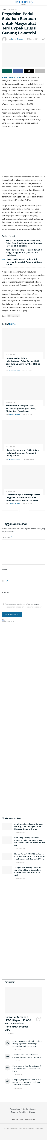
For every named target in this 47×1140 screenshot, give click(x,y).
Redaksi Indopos (28, 1109)
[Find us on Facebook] (20, 1133)
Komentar (7, 537)
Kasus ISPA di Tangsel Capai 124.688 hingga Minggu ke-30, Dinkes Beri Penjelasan (24, 252)
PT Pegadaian (13, 316)
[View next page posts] (26, 510)
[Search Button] (44, 2)
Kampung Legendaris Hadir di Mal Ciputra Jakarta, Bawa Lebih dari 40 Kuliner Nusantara (26, 1082)
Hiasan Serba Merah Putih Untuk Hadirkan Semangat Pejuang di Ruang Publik (24, 262)
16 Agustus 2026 (27, 370)
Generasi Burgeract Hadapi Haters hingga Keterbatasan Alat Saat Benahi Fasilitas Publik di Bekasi (23, 497)
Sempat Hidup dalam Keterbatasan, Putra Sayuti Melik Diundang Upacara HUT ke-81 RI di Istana (24, 243)
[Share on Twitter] (29, 71)
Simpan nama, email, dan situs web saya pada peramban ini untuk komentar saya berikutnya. (24, 605)
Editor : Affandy (14, 370)
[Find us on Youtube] (26, 1133)
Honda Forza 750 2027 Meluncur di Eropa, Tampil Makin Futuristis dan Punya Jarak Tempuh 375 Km (29, 856)
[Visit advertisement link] (23, 151)
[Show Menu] (3, 2)
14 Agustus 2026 (27, 503)
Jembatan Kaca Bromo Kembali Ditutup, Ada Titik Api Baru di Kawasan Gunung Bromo (28, 826)
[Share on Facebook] (18, 71)
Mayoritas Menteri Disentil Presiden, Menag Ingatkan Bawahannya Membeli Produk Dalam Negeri (27, 1043)
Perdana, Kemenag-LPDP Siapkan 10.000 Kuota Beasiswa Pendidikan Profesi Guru (18, 1023)
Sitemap (32, 1112)
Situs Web (6, 592)
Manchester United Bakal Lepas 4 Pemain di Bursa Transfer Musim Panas (26, 1068)
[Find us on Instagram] (23, 1133)
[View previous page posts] (21, 510)
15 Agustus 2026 (27, 414)
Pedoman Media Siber (19, 1112)
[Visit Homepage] (23, 2)
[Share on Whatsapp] (7, 71)
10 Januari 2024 (32, 39)
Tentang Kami (15, 1109)
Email (5, 581)
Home (4, 9)
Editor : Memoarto (15, 459)
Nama (5, 569)
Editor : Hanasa (17, 39)
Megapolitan (12, 9)
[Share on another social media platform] (40, 71)
